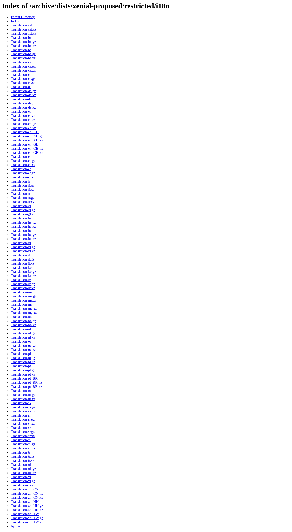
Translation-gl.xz (23, 214)
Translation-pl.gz (23, 358)
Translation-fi (20, 181)
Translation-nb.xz (23, 325)
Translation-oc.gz (23, 345)
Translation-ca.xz (23, 70)
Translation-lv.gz (23, 284)
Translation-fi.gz (22, 185)
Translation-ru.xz (23, 399)
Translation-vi (21, 477)
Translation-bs (21, 50)
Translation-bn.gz (23, 42)
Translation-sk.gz (23, 407)
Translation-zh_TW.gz (27, 518)
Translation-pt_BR (24, 378)
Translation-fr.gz (22, 198)
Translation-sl (20, 415)
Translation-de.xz (23, 107)
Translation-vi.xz (23, 485)
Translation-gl (21, 206)
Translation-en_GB (25, 144)
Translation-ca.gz (23, 66)
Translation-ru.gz (23, 395)
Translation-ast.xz (23, 33)
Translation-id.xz (23, 251)
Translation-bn (21, 37)
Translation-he (21, 218)
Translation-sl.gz (23, 419)
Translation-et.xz (23, 177)
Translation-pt (21, 366)
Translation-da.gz (23, 91)
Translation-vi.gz (23, 481)
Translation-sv (21, 440)
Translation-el (21, 111)
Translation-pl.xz (23, 362)
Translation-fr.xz (22, 202)
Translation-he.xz (23, 226)
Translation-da (21, 87)
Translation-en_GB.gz (27, 148)
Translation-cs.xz (23, 83)
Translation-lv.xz (23, 288)
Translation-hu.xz (23, 239)
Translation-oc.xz (23, 350)
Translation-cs (21, 74)
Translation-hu (21, 230)
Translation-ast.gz (23, 29)
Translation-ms (21, 292)
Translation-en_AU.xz (27, 140)
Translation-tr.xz (22, 460)
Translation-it (20, 255)
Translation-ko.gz (23, 272)
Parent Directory (23, 17)
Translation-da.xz (23, 95)
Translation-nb (21, 317)
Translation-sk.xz (23, 411)
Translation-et (21, 169)
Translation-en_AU (25, 132)
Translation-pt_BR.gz (26, 382)
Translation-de (21, 99)
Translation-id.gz (23, 247)
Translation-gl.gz (23, 210)
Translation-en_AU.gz (27, 136)
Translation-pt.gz (23, 370)
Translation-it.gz (22, 259)
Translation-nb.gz (23, 321)
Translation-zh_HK (25, 501)
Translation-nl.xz (23, 337)
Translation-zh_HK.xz (27, 510)
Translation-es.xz (23, 165)
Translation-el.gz (23, 115)
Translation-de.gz (23, 103)
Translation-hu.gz (23, 235)
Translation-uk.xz (23, 473)
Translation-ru (21, 391)
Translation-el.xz (23, 120)
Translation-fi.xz (22, 189)
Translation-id (21, 243)
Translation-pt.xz (23, 374)
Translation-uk (21, 465)
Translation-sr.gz (23, 432)
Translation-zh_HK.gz (27, 506)
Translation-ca (21, 62)
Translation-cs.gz (23, 79)
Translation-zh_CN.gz (27, 493)
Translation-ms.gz (23, 296)
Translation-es (21, 157)
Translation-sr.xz (23, 436)
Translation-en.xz (23, 128)
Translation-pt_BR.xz (26, 387)
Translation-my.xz (24, 313)
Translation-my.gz (24, 308)
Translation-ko (21, 267)
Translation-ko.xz (23, 276)
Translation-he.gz (23, 222)
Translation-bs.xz (23, 58)
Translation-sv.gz (23, 444)
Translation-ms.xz (23, 300)
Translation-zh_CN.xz (27, 497)
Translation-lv (21, 280)
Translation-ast (21, 25)
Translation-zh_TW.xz (27, 522)
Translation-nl (21, 329)
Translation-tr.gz (22, 456)
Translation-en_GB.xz (27, 152)
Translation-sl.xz (23, 423)
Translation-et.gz (23, 173)
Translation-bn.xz (23, 46)
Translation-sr (21, 428)
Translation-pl (21, 354)
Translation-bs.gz (23, 54)
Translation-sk (21, 403)
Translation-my (22, 304)
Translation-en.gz (23, 124)
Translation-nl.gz (23, 333)
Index (15, 21)
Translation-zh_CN (25, 489)
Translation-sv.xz (23, 448)
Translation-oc (21, 341)
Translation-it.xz (22, 263)
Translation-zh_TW (25, 514)
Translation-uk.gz (23, 469)
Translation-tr (20, 452)
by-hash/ (17, 526)
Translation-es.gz (23, 161)
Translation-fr (20, 194)
